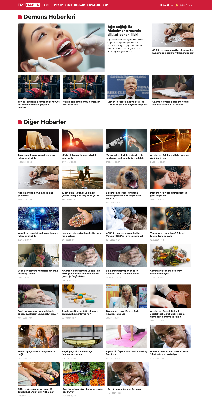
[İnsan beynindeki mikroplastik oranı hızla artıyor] (82, 218)
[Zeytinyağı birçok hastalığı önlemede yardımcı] (82, 336)
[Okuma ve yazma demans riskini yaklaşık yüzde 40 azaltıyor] (173, 87)
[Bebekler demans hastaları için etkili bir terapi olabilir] (38, 255)
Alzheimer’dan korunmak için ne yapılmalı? (35, 194)
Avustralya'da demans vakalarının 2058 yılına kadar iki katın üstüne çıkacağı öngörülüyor (81, 274)
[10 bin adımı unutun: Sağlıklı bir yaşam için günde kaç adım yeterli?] (82, 177)
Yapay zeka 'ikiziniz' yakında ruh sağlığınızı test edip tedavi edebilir (125, 156)
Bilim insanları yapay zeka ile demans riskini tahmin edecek (122, 272)
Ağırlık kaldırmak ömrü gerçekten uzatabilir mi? (81, 103)
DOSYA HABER (93, 5)
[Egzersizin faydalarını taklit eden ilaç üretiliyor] (126, 336)
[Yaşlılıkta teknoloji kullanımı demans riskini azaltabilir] (38, 218)
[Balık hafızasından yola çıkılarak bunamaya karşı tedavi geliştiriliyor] (38, 296)
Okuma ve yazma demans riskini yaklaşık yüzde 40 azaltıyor (170, 103)
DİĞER (105, 5)
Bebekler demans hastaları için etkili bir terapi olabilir (38, 272)
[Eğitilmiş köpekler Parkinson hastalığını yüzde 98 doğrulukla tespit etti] (126, 177)
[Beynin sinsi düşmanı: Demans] (128, 374)
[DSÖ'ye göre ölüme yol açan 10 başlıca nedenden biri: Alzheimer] (39, 374)
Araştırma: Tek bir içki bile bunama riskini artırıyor (169, 156)
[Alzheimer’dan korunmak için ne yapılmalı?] (38, 177)
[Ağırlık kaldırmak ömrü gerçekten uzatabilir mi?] (84, 87)
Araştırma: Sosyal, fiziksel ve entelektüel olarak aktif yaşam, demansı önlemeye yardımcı (167, 314)
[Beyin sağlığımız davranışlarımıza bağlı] (38, 336)
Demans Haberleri (50, 17)
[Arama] (173, 5)
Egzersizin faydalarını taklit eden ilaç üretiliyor (126, 353)
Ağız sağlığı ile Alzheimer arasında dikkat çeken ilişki (124, 31)
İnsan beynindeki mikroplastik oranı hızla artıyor (81, 234)
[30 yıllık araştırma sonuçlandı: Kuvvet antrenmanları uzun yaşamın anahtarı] (39, 87)
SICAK (46, 5)
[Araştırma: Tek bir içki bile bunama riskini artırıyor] (170, 140)
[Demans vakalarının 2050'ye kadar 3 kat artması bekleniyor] (170, 336)
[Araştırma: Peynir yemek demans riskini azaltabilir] (38, 140)
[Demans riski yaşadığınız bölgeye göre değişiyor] (170, 177)
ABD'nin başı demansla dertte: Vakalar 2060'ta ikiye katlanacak (125, 234)
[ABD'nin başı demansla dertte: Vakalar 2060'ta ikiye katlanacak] (126, 218)
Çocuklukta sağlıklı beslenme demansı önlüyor (166, 272)
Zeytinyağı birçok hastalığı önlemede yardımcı (77, 353)
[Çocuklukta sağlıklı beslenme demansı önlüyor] (170, 255)
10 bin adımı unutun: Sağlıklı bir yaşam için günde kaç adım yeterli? (81, 194)
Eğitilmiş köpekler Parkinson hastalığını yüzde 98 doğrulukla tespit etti (123, 196)
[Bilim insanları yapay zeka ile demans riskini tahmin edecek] (126, 255)
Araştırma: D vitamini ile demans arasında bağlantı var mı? (80, 312)
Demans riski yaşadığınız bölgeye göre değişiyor (168, 194)
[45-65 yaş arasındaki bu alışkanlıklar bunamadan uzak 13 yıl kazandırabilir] (173, 35)
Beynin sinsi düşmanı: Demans (124, 389)
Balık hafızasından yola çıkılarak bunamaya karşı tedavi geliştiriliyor (38, 312)
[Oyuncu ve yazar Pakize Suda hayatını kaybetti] (126, 296)
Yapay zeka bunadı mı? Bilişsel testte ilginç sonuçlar (167, 234)
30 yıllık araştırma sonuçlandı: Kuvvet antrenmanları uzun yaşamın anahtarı (39, 105)
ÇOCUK (68, 5)
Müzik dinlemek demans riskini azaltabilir (79, 156)
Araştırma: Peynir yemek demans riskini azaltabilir (36, 156)
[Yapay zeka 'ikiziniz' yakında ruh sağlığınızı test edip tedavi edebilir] (126, 140)
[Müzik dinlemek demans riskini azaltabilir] (82, 140)
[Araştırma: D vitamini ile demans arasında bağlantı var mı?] (82, 296)
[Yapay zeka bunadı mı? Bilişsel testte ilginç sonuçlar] (170, 218)
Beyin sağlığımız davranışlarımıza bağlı (36, 353)
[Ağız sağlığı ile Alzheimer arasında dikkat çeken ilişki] (61, 47)
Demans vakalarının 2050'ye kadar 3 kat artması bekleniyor (170, 353)
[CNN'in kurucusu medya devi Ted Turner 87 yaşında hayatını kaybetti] (128, 87)
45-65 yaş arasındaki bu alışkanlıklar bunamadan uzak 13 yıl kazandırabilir (173, 51)
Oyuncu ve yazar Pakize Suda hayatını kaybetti (122, 312)
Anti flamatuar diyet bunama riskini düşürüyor (83, 390)
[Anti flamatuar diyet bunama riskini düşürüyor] (84, 374)
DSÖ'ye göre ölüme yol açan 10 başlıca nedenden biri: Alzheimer (36, 390)
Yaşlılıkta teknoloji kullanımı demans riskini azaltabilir (38, 234)
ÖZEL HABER (79, 5)
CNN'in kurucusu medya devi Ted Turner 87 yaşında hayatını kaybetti (127, 103)
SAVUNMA (58, 5)
